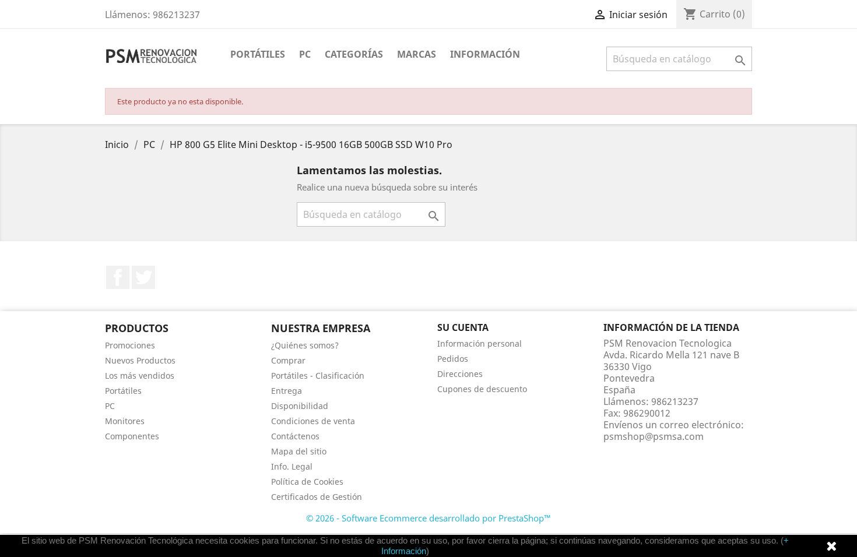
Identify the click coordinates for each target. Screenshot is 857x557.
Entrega (286, 390)
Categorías (354, 54)
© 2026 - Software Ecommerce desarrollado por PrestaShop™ (428, 518)
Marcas (416, 54)
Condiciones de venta (313, 420)
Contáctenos (295, 436)
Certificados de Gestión (316, 496)
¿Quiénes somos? (305, 345)
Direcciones (460, 373)
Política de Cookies (307, 481)
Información (485, 54)
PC (305, 54)
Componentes (132, 436)
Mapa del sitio (298, 451)
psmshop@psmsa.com (653, 436)
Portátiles (257, 54)
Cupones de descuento (482, 388)
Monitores (125, 420)
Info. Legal (291, 466)
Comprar (288, 360)
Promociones (130, 345)
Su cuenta (463, 327)
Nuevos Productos (140, 360)
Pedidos (452, 358)
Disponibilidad (299, 405)
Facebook (117, 277)
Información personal (479, 343)
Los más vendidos (139, 375)
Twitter (143, 277)
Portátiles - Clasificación (317, 375)
